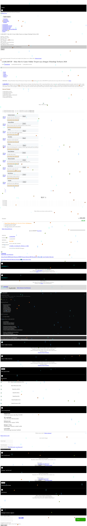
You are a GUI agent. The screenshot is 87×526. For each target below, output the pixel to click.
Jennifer (9, 180)
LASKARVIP (5, 24)
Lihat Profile (3, 254)
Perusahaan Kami (7, 304)
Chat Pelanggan (10, 254)
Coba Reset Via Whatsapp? (43, 463)
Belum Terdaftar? (8, 447)
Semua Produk (5, 256)
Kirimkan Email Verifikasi (43, 352)
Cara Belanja (6, 321)
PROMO (5, 22)
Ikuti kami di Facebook (8, 333)
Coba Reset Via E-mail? (43, 478)
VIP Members (29, 223)
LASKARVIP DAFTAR (7, 25)
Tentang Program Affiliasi (8, 324)
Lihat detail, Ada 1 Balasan (13, 120)
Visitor (24, 123)
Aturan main (6, 305)
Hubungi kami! (38, 58)
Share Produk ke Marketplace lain (10, 334)
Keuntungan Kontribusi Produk (10, 327)
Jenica (9, 129)
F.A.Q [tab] (4, 73)
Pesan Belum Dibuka (6, 259)
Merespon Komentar (17, 259)
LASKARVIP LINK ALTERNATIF (9, 29)
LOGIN (3, 31)
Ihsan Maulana (11, 151)
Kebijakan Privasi (7, 308)
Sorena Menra (11, 122)
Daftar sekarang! (47, 433)
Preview (10, 228)
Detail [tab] (4, 72)
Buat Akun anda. (11, 447)
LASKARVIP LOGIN (6, 27)
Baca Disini (39, 230)
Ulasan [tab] (5, 76)
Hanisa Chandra (11, 158)
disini (70, 80)
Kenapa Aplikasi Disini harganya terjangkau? (12, 329)
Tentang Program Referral (8, 322)
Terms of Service (24, 338)
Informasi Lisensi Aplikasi (8, 328)
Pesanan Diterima (27, 256)
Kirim (5, 525)
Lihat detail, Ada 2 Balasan (13, 149)
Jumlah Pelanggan (16, 256)
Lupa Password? (19, 447)
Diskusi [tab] (5, 75)
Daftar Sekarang (5, 228)
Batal (2, 525)
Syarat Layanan (6, 307)
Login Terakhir (48, 256)
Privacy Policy (17, 338)
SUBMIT (40, 465)
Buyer (24, 116)
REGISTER (5, 30)
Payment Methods (7, 309)
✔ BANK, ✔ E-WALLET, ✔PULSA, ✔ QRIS (19, 245)
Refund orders (26, 259)
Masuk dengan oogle (5, 435)
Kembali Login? (48, 465)
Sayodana (10, 136)
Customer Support (7, 310)
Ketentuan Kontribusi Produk (9, 326)
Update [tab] (4, 74)
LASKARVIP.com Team (8, 338)
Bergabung (37, 256)
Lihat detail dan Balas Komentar (14, 127)
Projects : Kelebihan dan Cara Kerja (10, 332)
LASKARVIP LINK (6, 28)
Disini (37, 271)
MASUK (5, 449)
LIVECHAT (5, 20)
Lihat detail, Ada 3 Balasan (13, 141)
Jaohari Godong (11, 114)
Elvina (9, 144)
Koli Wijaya (10, 165)
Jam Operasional (6, 311)
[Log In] (1, 17)
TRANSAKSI (6, 21)
